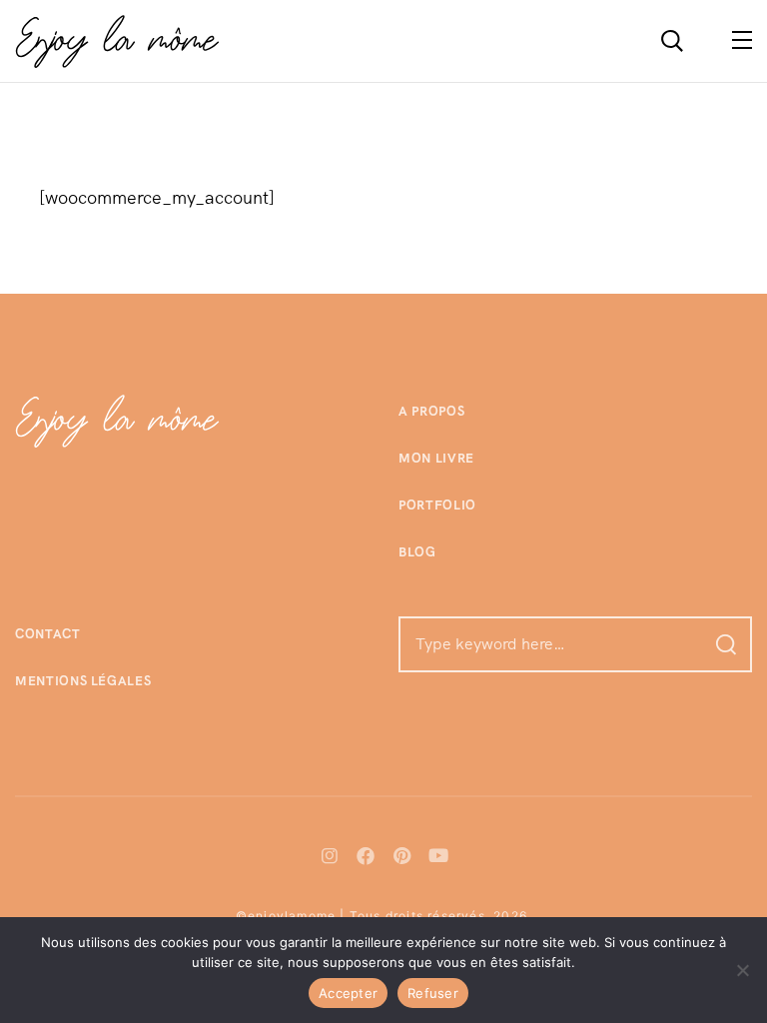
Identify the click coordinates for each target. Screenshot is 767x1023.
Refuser (432, 993)
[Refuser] (742, 970)
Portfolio (437, 505)
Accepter (348, 993)
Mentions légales (83, 680)
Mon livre (436, 458)
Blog (417, 551)
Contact (48, 633)
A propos (431, 411)
